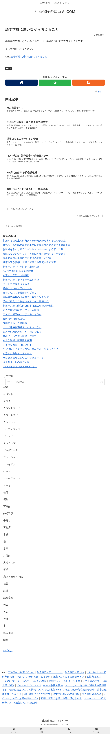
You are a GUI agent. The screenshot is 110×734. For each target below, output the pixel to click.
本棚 (5, 534)
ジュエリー (9, 436)
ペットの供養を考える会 (16, 284)
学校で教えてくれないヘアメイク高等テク (26, 301)
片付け (7, 555)
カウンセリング (11, 408)
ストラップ (9, 443)
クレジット (9, 422)
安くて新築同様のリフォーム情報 (21, 310)
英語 (9, 68)
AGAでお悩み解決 (53, 685)
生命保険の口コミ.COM (50, 672)
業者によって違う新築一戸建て (20, 336)
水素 (5, 548)
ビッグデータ (10, 450)
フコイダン (9, 464)
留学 (5, 569)
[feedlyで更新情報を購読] (55, 83)
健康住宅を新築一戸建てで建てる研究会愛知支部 (29, 262)
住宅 (5, 492)
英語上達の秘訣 (91, 681)
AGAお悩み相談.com (49, 689)
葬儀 (5, 618)
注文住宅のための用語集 (66, 694)
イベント (8, 394)
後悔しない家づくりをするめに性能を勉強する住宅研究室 (34, 253)
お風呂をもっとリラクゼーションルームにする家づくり (33, 249)
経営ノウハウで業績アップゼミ (20, 292)
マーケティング (11, 478)
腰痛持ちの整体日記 (14, 319)
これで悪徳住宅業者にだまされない (22, 327)
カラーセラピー (11, 415)
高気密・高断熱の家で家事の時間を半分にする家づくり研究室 (36, 245)
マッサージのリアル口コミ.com (29, 681)
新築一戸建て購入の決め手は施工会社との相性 (28, 305)
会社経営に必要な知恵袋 (37, 694)
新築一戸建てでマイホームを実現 (21, 279)
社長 (5, 583)
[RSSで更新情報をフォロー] (88, 83)
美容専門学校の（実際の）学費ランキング (26, 297)
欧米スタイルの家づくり (16, 362)
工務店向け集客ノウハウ (21, 672)
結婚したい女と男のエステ (17, 288)
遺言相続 (8, 632)
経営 (5, 590)
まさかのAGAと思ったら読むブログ (22, 332)
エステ (7, 401)
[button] (101, 382)
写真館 (7, 506)
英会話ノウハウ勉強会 (25, 702)
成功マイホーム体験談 (15, 323)
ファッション (10, 457)
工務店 (7, 527)
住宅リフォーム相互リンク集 (64, 681)
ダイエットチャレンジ (29, 685)
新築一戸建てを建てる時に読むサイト (61, 698)
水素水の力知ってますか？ (17, 353)
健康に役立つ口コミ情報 (22, 689)
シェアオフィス (11, 429)
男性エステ (9, 562)
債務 (5, 499)
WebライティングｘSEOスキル (20, 366)
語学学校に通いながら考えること (29, 56)
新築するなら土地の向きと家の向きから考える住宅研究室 (34, 240)
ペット (7, 471)
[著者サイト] (21, 83)
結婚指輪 (8, 597)
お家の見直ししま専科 (38, 676)
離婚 (5, 639)
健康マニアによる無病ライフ (68, 676)
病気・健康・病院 (13, 576)
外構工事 (8, 513)
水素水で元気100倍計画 (16, 275)
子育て (7, 520)
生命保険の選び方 (74, 672)
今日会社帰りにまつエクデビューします (24, 357)
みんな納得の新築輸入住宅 (17, 340)
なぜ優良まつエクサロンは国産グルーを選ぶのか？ (30, 349)
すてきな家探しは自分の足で (18, 344)
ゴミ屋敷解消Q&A (91, 694)
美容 (5, 604)
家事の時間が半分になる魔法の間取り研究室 (27, 258)
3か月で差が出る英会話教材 (18, 271)
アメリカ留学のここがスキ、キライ (22, 314)
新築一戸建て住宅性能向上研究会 (21, 266)
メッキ (7, 485)
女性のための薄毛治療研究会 (79, 689)
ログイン (7, 650)
